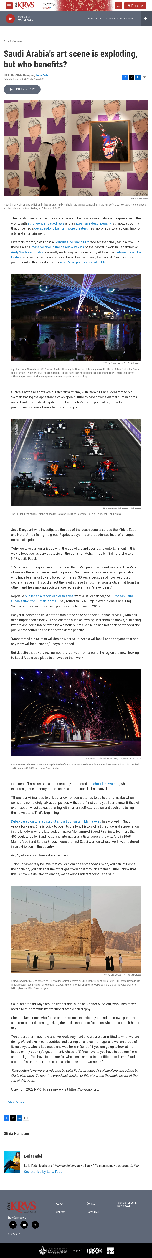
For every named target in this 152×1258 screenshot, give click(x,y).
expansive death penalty (93, 223)
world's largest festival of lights (83, 262)
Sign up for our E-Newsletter (127, 1204)
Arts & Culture (13, 41)
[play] (10, 19)
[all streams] (146, 18)
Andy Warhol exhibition (27, 252)
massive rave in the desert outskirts (57, 247)
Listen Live (93, 1212)
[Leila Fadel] (12, 1162)
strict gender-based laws (46, 223)
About (59, 1203)
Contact (60, 1212)
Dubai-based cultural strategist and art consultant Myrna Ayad (56, 821)
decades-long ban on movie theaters (61, 228)
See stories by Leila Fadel (43, 1171)
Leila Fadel (42, 75)
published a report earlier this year (50, 596)
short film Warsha (106, 784)
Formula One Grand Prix (71, 242)
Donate (137, 6)
